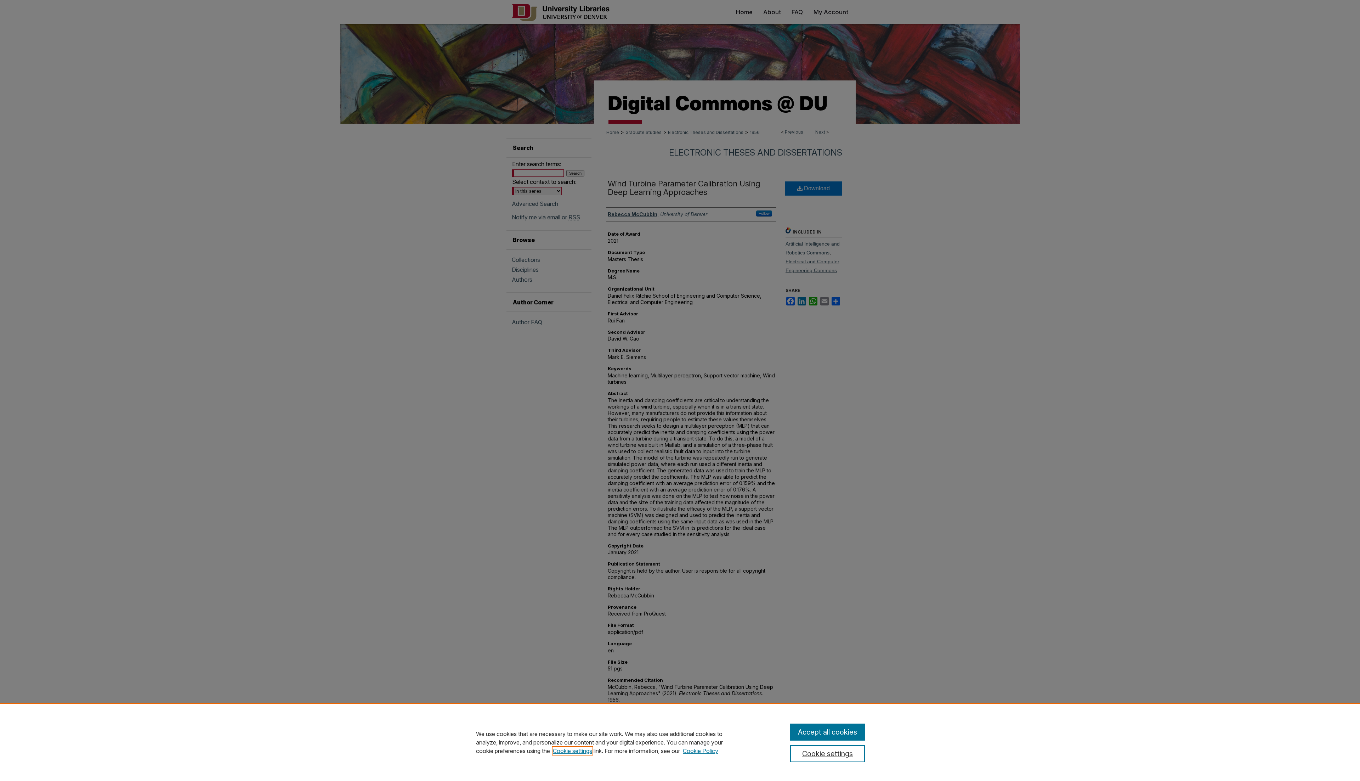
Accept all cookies (827, 732)
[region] (680, 742)
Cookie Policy (700, 750)
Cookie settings (572, 750)
